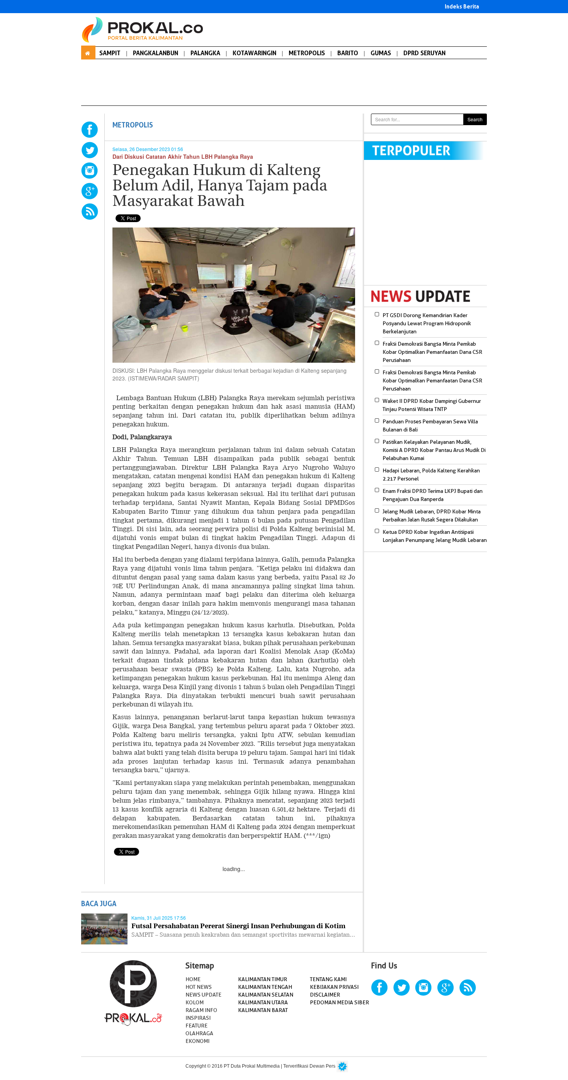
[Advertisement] (429, 227)
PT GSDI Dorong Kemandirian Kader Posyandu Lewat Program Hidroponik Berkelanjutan (427, 323)
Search (475, 119)
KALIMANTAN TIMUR (262, 979)
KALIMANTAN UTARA (263, 1002)
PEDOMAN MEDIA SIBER (339, 1002)
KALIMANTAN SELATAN (265, 995)
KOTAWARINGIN (254, 53)
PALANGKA (205, 53)
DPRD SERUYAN (424, 53)
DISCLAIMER (325, 995)
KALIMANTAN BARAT (263, 1010)
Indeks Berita (462, 6)
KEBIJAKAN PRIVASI (334, 987)
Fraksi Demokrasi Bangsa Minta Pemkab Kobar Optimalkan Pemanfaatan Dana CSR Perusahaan (432, 352)
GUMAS (381, 53)
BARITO (347, 53)
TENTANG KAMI (328, 979)
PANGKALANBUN (155, 53)
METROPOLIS (307, 53)
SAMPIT (110, 53)
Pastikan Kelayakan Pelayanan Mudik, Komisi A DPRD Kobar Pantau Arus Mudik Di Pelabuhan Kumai (434, 450)
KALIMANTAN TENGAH (265, 987)
